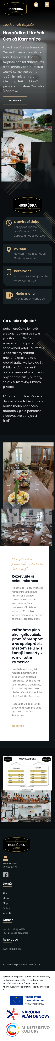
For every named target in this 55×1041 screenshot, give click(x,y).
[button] (47, 4)
